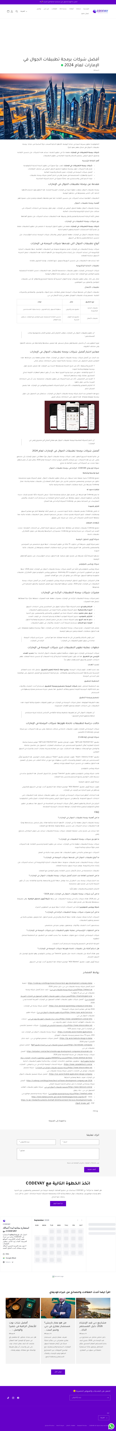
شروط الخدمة (60, 1425)
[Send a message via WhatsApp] (111, 1426)
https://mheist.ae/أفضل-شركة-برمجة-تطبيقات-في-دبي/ (71, 990)
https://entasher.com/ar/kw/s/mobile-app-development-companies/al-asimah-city (59, 1052)
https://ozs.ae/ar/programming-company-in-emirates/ (70, 1006)
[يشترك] (107, 1397)
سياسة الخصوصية (82, 1425)
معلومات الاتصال (70, 1425)
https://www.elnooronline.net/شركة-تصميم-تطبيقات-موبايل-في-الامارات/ (63, 1068)
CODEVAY (91, 1425)
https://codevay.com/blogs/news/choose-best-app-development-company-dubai (60, 983)
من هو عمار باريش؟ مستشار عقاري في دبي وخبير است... (57, 1326)
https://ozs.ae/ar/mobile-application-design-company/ (70, 1074)
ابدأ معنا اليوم (58, 1203)
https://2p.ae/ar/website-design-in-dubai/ (75, 1039)
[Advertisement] (58, 35)
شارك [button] (95, 1111)
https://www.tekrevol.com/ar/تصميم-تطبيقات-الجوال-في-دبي (68, 1087)
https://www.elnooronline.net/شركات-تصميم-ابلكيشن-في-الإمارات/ (66, 1026)
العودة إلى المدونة (56, 1121)
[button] (16, 11)
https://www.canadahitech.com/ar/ (78, 1065)
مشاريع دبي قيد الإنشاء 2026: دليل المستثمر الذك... (92, 1326)
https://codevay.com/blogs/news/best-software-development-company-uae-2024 (59, 1081)
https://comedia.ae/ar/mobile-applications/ (75, 1032)
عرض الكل (58, 1372)
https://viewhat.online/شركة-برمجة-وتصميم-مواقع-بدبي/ (70, 1094)
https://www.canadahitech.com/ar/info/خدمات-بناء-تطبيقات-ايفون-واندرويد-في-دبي (60, 1019)
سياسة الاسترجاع (49, 1425)
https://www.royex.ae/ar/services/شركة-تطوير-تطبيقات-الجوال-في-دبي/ (64, 1013)
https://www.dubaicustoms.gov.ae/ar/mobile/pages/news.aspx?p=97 (59, 1097)
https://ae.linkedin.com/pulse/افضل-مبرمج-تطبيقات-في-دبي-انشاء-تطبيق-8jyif (61, 1045)
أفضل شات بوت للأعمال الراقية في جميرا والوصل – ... (22, 1326)
